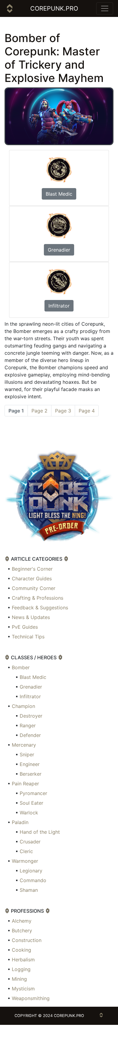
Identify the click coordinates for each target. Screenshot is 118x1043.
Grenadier (59, 250)
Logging (21, 969)
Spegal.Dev (59, 1034)
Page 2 (39, 411)
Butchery (22, 930)
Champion (23, 706)
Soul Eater (31, 803)
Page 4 (87, 411)
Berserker (30, 774)
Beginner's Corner (32, 569)
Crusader (30, 842)
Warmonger (25, 861)
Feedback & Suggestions (40, 608)
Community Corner (33, 588)
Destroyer (31, 716)
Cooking (21, 950)
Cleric (26, 851)
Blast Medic (59, 194)
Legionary (31, 871)
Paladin (20, 822)
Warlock (29, 813)
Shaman (29, 890)
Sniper (27, 754)
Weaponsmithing (31, 998)
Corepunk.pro (54, 8)
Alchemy (21, 921)
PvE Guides (25, 627)
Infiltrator (59, 306)
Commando (33, 880)
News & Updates (31, 617)
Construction (26, 940)
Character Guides (32, 578)
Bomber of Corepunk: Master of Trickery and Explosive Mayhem (54, 58)
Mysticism (23, 989)
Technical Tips (28, 637)
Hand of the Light (40, 832)
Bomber (21, 667)
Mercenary (24, 745)
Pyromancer (33, 793)
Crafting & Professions (37, 598)
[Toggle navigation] (104, 8)
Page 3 (63, 411)
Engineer (30, 764)
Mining (19, 979)
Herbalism (23, 960)
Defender (30, 735)
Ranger (28, 725)
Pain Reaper (25, 784)
